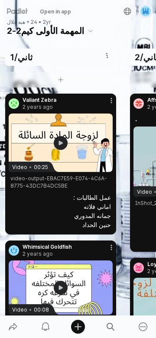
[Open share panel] (13, 326)
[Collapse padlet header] (90, 30)
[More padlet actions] (143, 326)
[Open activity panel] (45, 326)
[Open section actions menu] (107, 55)
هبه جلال (16, 22)
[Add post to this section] (60, 80)
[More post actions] (105, 104)
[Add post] (78, 326)
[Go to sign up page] (146, 11)
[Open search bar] (111, 326)
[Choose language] (127, 11)
